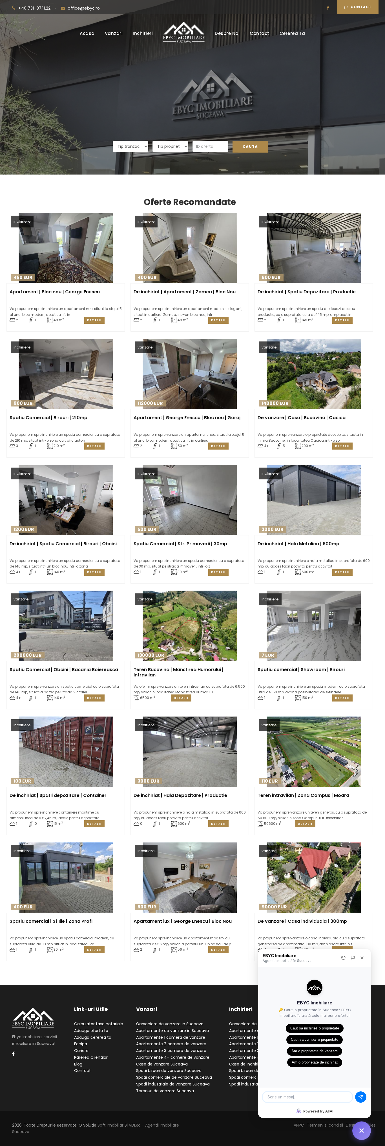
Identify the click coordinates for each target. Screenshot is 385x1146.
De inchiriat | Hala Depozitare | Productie (180, 795)
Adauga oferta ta (91, 1030)
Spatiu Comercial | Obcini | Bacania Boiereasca (64, 669)
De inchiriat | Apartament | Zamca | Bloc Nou (185, 292)
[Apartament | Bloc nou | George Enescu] (65, 248)
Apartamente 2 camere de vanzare (171, 1044)
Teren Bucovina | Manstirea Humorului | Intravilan (179, 672)
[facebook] (328, 8)
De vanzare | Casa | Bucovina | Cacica (302, 417)
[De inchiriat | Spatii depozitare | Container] (65, 751)
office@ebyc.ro (84, 8)
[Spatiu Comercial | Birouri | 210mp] (65, 374)
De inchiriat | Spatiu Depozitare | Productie (307, 292)
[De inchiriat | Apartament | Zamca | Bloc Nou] (189, 248)
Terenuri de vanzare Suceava (165, 1091)
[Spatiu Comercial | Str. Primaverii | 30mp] (189, 500)
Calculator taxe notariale (98, 1024)
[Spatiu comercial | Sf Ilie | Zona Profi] (65, 877)
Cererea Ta (292, 33)
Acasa (87, 33)
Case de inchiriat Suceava (255, 1064)
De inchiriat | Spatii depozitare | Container (58, 795)
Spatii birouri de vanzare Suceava (169, 1070)
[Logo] (184, 36)
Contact (361, 7)
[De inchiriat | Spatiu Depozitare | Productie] (313, 248)
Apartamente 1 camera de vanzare (170, 1037)
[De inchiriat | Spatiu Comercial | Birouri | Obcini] (65, 500)
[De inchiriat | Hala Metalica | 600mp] (313, 500)
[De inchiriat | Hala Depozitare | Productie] (189, 751)
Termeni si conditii (325, 1125)
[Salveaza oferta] (117, 277)
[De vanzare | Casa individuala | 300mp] (313, 877)
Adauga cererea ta (92, 1037)
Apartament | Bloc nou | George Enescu (55, 292)
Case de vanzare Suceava (162, 1064)
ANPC (299, 1125)
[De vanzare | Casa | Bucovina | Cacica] (313, 374)
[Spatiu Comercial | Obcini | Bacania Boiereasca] (65, 626)
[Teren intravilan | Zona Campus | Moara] (313, 751)
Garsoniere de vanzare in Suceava (169, 1024)
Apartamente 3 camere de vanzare (171, 1050)
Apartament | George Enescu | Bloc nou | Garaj (187, 417)
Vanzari (114, 33)
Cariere (81, 1050)
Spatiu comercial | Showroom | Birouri (301, 669)
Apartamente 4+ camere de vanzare (172, 1057)
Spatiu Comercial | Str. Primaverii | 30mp (180, 543)
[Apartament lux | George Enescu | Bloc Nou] (189, 877)
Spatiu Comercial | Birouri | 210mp (48, 417)
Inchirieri (143, 33)
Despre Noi (227, 33)
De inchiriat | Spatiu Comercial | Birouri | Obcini (63, 543)
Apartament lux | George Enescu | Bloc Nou (183, 921)
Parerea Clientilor (91, 1057)
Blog (78, 1064)
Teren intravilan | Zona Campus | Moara (303, 795)
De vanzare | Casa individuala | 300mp (302, 921)
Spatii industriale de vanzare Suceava (173, 1084)
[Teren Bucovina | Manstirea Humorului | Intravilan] (189, 626)
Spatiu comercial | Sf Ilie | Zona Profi (51, 921)
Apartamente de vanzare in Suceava (172, 1030)
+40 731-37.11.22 (35, 8)
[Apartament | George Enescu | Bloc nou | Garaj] (189, 374)
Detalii (94, 320)
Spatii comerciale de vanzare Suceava (174, 1077)
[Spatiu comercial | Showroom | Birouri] (313, 626)
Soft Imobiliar (110, 1125)
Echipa (80, 1044)
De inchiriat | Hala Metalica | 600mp (298, 543)
